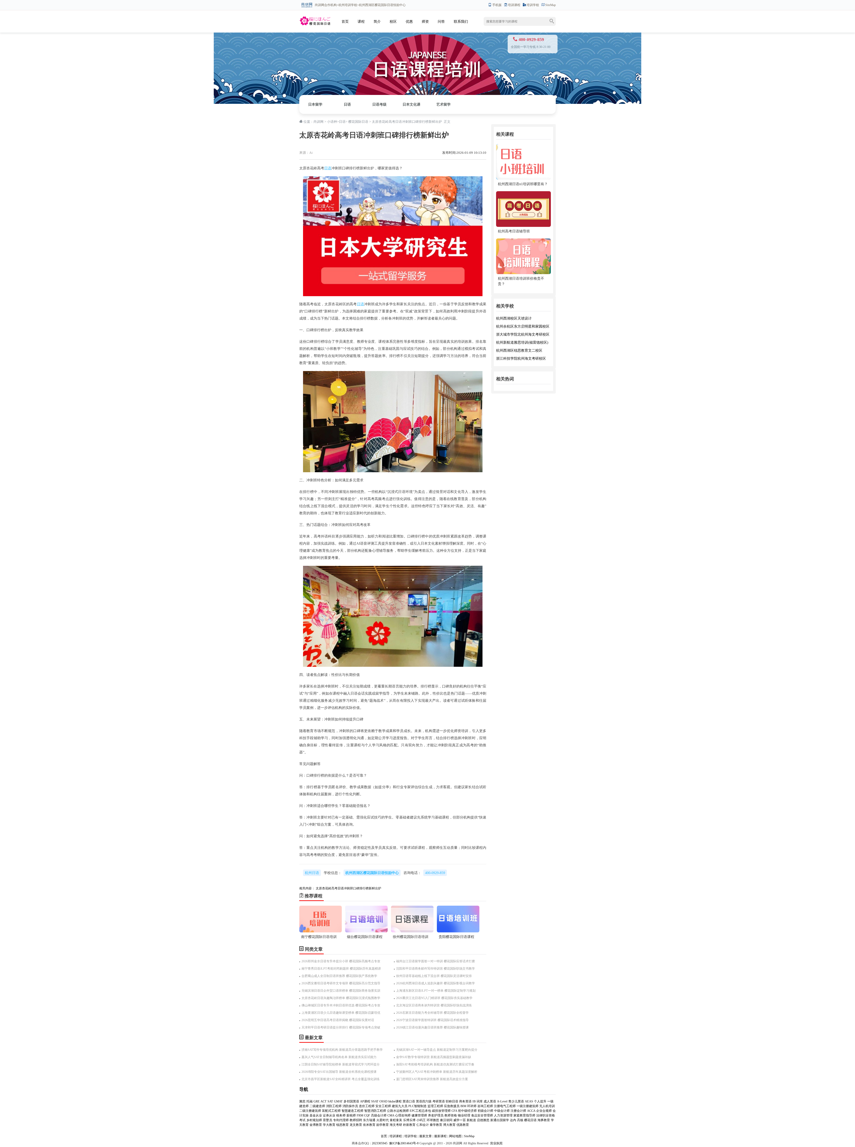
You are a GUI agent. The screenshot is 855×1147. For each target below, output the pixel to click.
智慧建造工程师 (352, 1110)
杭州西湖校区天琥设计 (514, 318)
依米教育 (369, 1124)
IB (474, 1101)
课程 (361, 21)
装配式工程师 (331, 1110)
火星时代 (382, 1120)
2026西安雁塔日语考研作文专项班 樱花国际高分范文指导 (340, 983)
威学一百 (459, 1120)
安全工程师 (383, 1106)
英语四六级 (424, 1101)
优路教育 (462, 1124)
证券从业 (329, 1115)
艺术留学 (443, 104)
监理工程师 (435, 1106)
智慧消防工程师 (375, 1110)
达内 (513, 1120)
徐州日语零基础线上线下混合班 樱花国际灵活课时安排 (434, 976)
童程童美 (396, 1120)
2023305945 (379, 1143)
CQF (367, 1115)
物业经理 (464, 1115)
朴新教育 (409, 1124)
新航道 (471, 1120)
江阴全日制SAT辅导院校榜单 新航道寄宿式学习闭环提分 (340, 1064)
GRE (317, 1101)
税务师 (341, 1115)
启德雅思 (483, 1120)
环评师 (471, 1106)
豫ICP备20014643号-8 (403, 1143)
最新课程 (440, 1136)
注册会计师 (518, 1110)
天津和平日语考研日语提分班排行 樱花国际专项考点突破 (340, 1027)
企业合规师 (544, 1110)
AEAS (529, 1101)
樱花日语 (530, 1120)
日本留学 (315, 104)
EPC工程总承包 (420, 1110)
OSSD (383, 1101)
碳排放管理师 (441, 1110)
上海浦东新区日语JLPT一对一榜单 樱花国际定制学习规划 (436, 990)
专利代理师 (341, 1120)
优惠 (409, 21)
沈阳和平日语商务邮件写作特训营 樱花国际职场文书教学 (435, 968)
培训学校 (533, 5)
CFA (454, 1110)
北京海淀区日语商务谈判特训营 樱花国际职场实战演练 (434, 1005)
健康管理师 (419, 1115)
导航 (303, 1089)
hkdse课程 (395, 1101)
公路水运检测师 (398, 1110)
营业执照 (496, 1143)
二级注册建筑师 (310, 1110)
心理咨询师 (403, 1115)
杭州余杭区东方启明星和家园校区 (523, 326)
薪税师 (351, 1115)
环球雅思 (433, 1120)
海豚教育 (543, 1120)
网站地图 (455, 1136)
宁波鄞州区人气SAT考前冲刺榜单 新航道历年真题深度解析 (436, 1071)
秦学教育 (436, 1124)
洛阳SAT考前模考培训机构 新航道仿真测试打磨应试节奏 (435, 1064)
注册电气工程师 (505, 1106)
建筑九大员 (399, 1106)
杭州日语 (312, 873)
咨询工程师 (485, 1106)
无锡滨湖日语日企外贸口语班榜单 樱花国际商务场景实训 (340, 990)
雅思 (302, 1101)
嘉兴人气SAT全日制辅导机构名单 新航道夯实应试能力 (339, 1057)
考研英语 (438, 1101)
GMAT (338, 1101)
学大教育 (329, 1124)
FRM (360, 1115)
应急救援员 (452, 1106)
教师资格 (450, 1115)
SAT (330, 1101)
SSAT (375, 1101)
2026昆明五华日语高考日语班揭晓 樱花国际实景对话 (337, 1020)
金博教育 (315, 1124)
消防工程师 (334, 1106)
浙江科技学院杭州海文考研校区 (521, 358)
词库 (479, 1101)
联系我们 (461, 21)
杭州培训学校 (347, 5)
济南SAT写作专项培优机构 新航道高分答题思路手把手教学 (342, 1049)
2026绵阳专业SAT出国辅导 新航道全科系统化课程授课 (339, 1071)
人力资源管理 (503, 1115)
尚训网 (319, 5)
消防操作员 (350, 1106)
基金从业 (315, 1115)
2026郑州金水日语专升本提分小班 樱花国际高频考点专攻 (340, 961)
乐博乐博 (409, 1120)
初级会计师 (485, 1110)
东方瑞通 (369, 1120)
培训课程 (514, 5)
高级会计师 (379, 1115)
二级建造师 (317, 1106)
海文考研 (396, 1124)
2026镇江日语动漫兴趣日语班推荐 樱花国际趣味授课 (432, 1027)
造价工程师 (367, 1106)
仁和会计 (422, 1124)
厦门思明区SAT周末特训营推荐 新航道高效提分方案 (432, 1079)
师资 (425, 21)
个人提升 (540, 1101)
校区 (393, 21)
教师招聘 (356, 1120)
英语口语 (409, 1101)
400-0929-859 (435, 873)
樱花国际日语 (358, 121)
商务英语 (465, 1101)
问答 (441, 21)
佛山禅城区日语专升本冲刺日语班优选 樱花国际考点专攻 (340, 1005)
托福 (309, 1101)
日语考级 (379, 104)
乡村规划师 (314, 1120)
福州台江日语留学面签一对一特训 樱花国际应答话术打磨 (435, 961)
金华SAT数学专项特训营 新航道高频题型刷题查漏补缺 (433, 1057)
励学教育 (382, 1124)
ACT (323, 1101)
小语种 (332, 121)
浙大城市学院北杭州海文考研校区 (523, 334)
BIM (463, 1106)
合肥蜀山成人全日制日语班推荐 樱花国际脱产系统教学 (339, 976)
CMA (390, 1115)
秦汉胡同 (446, 1120)
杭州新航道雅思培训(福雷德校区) (522, 342)
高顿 (520, 1120)
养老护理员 (436, 1115)
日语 (347, 104)
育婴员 (327, 1120)
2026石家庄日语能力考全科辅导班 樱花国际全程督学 (432, 1012)
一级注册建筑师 (527, 1106)
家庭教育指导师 (524, 1115)
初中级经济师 (467, 1110)
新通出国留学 (499, 1120)
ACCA (531, 1110)
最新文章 (425, 1136)
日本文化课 (411, 104)
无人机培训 (547, 1106)
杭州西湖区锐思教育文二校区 (519, 350)
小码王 (421, 1120)
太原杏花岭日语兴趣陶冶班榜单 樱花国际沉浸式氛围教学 (340, 998)
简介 (377, 21)
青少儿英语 (516, 1101)
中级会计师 (502, 1110)
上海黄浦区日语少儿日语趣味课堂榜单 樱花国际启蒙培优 (340, 1012)
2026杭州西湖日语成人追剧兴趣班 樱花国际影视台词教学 (435, 983)
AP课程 (365, 1101)
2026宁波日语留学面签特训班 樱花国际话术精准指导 (432, 1020)
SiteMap (550, 5)
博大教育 (449, 1124)
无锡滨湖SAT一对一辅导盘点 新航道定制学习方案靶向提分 (436, 1049)
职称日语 (452, 1101)
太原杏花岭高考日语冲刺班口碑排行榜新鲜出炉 (348, 888)
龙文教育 (356, 1124)
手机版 (497, 5)
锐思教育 (342, 1124)
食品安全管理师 (482, 1115)
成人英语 (490, 1101)
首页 (345, 21)
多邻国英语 (351, 1101)
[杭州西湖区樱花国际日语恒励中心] (314, 17)
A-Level (502, 1101)
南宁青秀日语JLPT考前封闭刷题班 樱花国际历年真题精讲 (341, 968)
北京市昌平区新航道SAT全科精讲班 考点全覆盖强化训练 (340, 1079)
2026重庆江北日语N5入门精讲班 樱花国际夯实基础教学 (434, 998)
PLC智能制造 (417, 1106)
